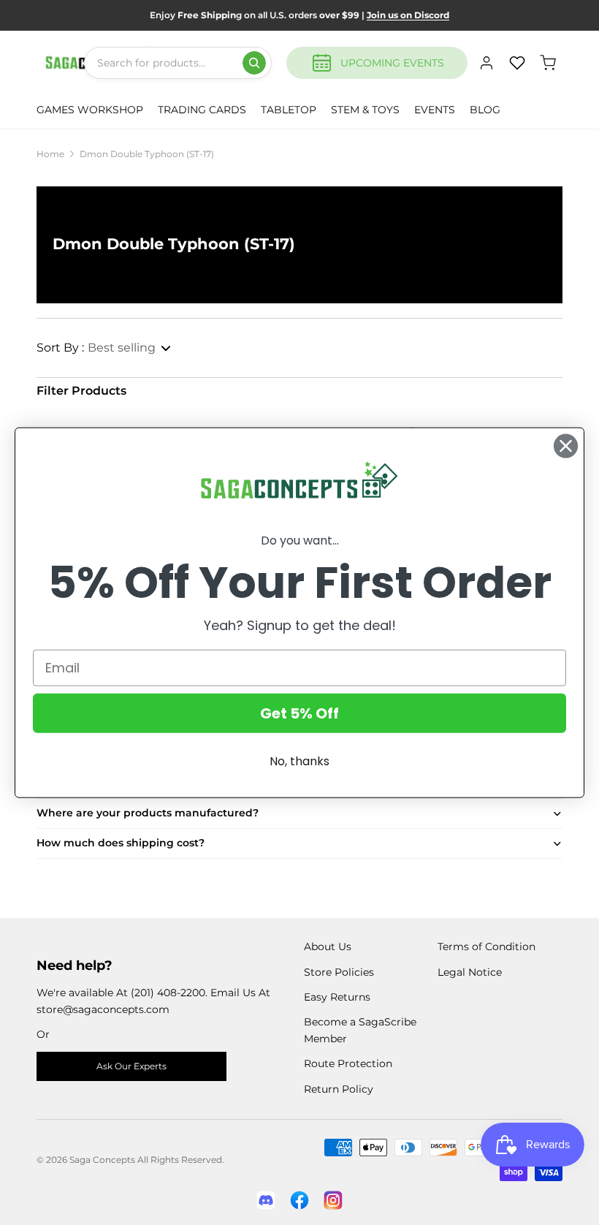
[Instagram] (333, 1200)
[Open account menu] (486, 62)
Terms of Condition (486, 946)
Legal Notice (470, 972)
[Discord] (266, 1200)
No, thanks (299, 760)
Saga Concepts (102, 1159)
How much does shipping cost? (121, 842)
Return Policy (338, 1089)
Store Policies (339, 972)
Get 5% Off (299, 712)
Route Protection (348, 1063)
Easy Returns (337, 997)
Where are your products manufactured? (148, 812)
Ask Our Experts (131, 1066)
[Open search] (254, 63)
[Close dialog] (566, 446)
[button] (104, 348)
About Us (327, 946)
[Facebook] (299, 1200)
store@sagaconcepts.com (103, 1009)
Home (50, 153)
